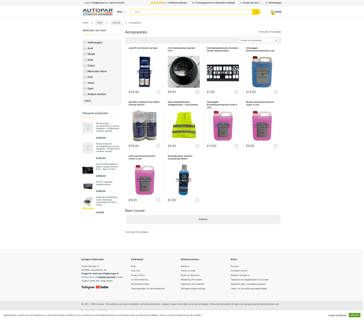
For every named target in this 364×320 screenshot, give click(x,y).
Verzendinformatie (140, 284)
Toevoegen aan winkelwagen (194, 92)
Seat (90, 59)
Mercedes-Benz (97, 71)
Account (235, 266)
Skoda (91, 53)
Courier (116, 22)
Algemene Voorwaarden (193, 284)
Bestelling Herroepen (191, 279)
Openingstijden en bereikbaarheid (148, 288)
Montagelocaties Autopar (193, 288)
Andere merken (96, 94)
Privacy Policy (138, 275)
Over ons (135, 270)
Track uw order (188, 270)
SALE (87, 100)
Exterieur (203, 219)
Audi (90, 48)
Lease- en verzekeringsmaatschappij (249, 288)
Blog (133, 266)
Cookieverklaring (139, 279)
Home (85, 22)
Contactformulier (239, 270)
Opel (90, 88)
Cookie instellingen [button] (337, 315)
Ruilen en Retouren (190, 275)
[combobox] (191, 12)
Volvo (90, 82)
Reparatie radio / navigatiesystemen (248, 284)
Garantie (185, 266)
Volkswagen (94, 42)
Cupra (91, 65)
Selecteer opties (156, 92)
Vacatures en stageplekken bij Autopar (250, 279)
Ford (99, 22)
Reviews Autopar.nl (240, 275)
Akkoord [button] (354, 315)
